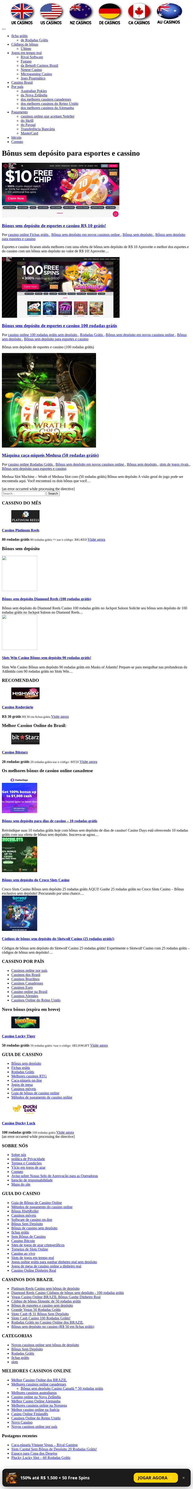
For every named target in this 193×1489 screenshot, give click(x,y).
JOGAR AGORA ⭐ (156, 1478)
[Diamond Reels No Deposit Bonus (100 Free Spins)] (19, 590)
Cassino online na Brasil (29, 992)
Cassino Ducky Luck (18, 1123)
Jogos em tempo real (26, 53)
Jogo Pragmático (33, 78)
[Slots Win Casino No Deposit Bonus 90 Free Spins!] (19, 649)
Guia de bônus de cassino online (35, 1093)
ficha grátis (19, 36)
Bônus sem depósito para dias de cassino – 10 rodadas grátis (49, 821)
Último (26, 49)
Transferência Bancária (38, 129)
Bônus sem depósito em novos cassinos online (86, 235)
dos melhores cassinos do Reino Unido (49, 104)
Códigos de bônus (24, 44)
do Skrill (27, 121)
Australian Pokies (34, 91)
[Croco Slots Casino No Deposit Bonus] (19, 871)
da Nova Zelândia (34, 95)
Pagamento (19, 112)
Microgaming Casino (36, 74)
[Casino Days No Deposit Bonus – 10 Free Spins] (19, 812)
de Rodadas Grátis (34, 40)
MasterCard (29, 133)
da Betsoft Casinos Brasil (39, 66)
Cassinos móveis (23, 1089)
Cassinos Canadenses (27, 983)
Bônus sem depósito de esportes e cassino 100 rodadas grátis (59, 325)
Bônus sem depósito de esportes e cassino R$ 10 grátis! (54, 225)
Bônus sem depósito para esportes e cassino (56, 339)
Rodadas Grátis (92, 335)
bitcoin (16, 137)
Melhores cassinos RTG (29, 1076)
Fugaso (26, 61)
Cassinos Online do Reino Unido (35, 1000)
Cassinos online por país (29, 971)
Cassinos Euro (22, 987)
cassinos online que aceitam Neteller (47, 116)
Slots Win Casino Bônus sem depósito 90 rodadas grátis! (46, 658)
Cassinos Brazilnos (25, 979)
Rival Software (32, 57)
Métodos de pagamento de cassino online (41, 1097)
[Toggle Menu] (4, 29)
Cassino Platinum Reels (20, 530)
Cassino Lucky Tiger (18, 1036)
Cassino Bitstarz (15, 752)
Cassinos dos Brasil (25, 975)
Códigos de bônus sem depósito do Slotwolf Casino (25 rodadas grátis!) (58, 939)
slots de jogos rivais (174, 464)
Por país (17, 87)
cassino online (19, 235)
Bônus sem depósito (138, 235)
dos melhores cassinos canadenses (46, 99)
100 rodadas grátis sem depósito (54, 335)
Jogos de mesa (22, 1085)
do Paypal (28, 125)
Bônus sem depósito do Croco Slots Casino (35, 880)
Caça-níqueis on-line (26, 1080)
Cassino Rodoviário (17, 707)
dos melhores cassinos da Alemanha (47, 108)
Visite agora (96, 539)
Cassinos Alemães (24, 996)
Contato (17, 142)
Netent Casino (31, 70)
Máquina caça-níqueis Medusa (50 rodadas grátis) (50, 455)
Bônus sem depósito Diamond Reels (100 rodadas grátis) (46, 599)
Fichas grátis (39, 235)
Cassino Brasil (22, 82)
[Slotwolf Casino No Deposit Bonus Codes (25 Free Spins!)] (19, 930)
